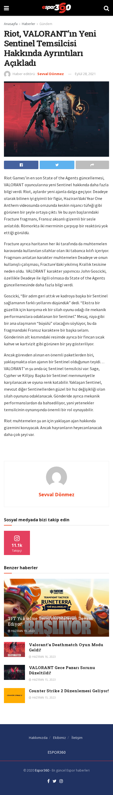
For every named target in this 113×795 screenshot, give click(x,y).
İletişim (77, 737)
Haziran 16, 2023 (43, 657)
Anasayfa (11, 24)
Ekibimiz (59, 737)
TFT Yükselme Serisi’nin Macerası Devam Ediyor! (50, 621)
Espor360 (42, 770)
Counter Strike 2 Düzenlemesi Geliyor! (69, 690)
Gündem (45, 24)
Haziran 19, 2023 (22, 631)
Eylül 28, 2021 (85, 73)
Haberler (28, 24)
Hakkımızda (38, 737)
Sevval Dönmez (50, 73)
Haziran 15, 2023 (43, 679)
